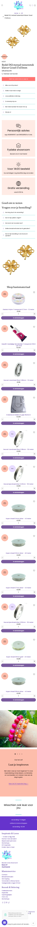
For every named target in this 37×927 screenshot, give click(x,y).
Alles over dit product (11, 85)
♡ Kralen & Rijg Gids (8, 837)
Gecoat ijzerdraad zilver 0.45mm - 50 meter (18, 484)
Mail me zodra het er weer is (18, 79)
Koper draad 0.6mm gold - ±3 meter (18, 657)
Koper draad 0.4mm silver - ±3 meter (18, 518)
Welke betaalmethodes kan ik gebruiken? (17, 228)
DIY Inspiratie (6, 845)
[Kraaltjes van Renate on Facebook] (2, 903)
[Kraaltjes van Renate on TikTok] (9, 903)
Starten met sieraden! (9, 839)
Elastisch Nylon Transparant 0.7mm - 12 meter (18, 309)
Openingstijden (7, 895)
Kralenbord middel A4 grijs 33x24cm (18, 415)
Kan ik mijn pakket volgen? (13, 218)
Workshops (5, 843)
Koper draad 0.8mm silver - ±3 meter (18, 691)
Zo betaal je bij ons (10, 101)
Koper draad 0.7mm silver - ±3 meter (18, 588)
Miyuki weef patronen (9, 841)
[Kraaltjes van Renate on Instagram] (4, 903)
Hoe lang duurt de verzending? (14, 212)
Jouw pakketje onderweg (12, 96)
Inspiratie (5, 893)
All (22, 13)
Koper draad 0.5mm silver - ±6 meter (18, 553)
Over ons (5, 897)
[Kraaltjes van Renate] (18, 5)
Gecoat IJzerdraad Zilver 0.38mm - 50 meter (18, 449)
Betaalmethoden (7, 877)
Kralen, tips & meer (8, 847)
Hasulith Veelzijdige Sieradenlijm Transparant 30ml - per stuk (18, 344)
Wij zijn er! (8, 112)
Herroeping (5, 879)
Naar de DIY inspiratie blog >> (18, 784)
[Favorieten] (32, 5)
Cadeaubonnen (7, 891)
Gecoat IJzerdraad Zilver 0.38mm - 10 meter (19, 380)
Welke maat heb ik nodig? (13, 91)
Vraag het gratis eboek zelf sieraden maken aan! (18, 924)
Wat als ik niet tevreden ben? (14, 223)
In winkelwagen (18, 318)
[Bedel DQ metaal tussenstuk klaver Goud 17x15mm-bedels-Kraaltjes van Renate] (18, 36)
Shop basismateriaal (18, 286)
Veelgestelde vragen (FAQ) (11, 883)
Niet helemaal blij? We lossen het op (16, 107)
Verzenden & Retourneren (10, 881)
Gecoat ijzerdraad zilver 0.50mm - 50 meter (18, 622)
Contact (4, 875)
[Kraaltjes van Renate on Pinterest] (6, 903)
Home (16, 13)
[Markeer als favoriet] (34, 292)
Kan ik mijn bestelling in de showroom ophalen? (16, 235)
